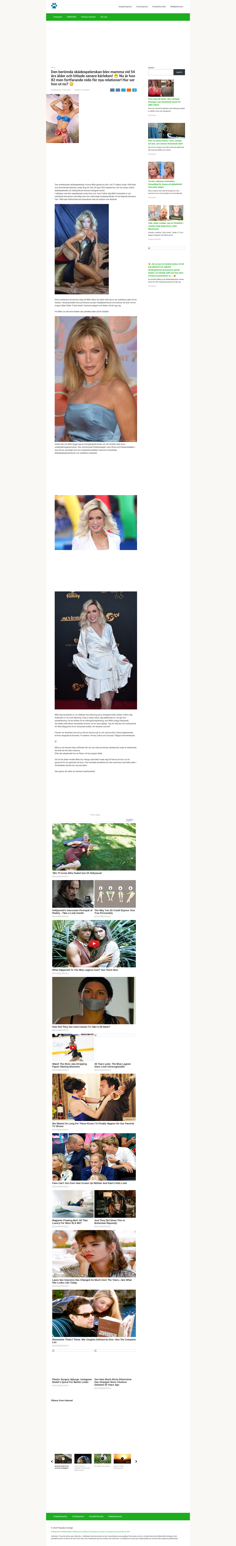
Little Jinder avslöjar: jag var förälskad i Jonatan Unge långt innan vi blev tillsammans (165, 226)
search (179, 72)
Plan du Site (125, 1532)
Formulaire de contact (96, 1532)
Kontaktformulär (159, 7)
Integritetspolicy (125, 7)
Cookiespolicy (142, 7)
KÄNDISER (71, 17)
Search (151, 67)
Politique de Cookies (79, 1532)
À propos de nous (113, 1532)
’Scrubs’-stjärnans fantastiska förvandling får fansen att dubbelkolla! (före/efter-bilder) (165, 184)
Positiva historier (88, 17)
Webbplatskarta (176, 7)
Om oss (104, 17)
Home (53, 67)
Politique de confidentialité (61, 1532)
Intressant (57, 17)
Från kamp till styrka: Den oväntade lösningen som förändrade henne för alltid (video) (164, 102)
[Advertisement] (118, 41)
